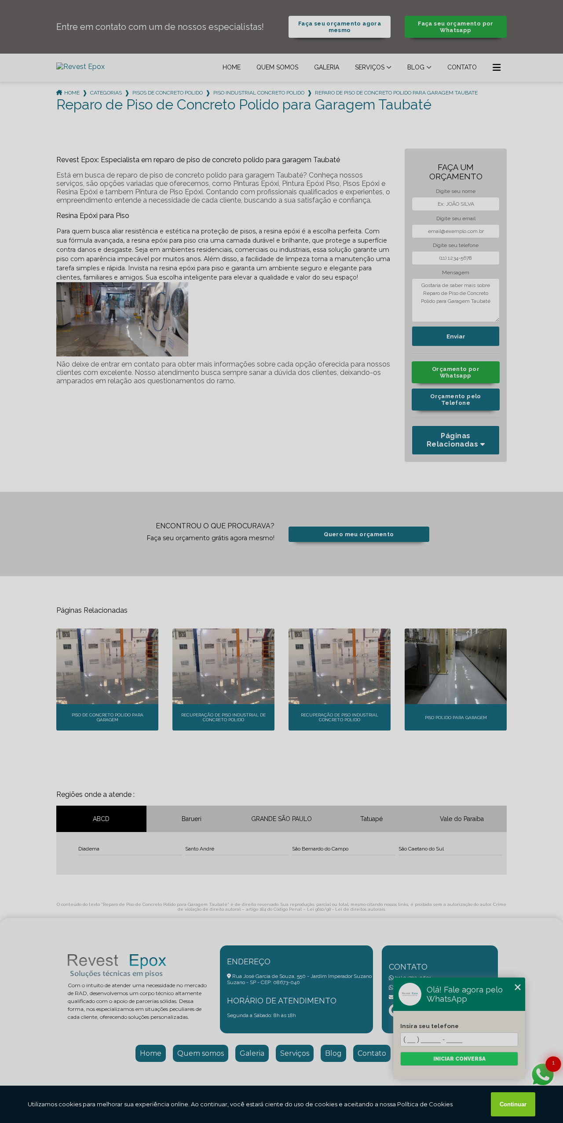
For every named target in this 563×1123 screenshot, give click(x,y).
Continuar (513, 1104)
